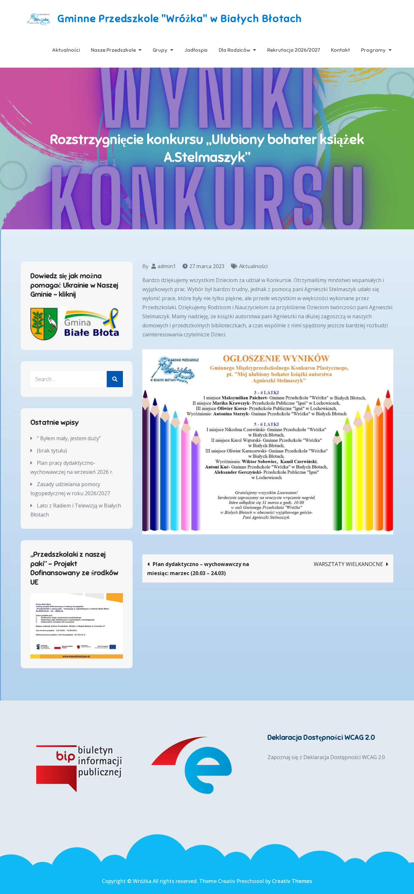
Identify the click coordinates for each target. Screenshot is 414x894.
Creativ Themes (292, 881)
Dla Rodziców (234, 50)
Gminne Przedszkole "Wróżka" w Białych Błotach (180, 18)
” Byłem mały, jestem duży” (69, 438)
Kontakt (340, 50)
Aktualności (66, 50)
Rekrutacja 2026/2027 (293, 50)
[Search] (115, 379)
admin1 (167, 266)
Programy (373, 50)
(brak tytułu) (52, 450)
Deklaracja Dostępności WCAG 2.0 (344, 757)
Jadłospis (196, 50)
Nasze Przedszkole (113, 50)
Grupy (160, 50)
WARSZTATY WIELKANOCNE (348, 564)
